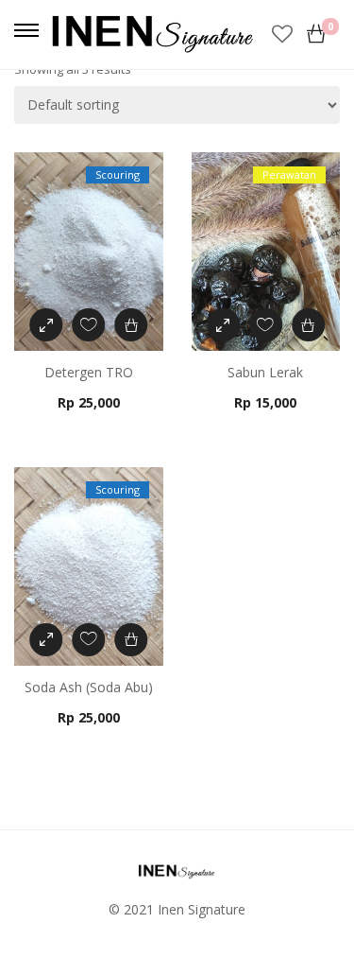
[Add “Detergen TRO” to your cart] (130, 324)
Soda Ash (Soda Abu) (89, 687)
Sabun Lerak (265, 372)
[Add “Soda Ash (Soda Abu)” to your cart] (130, 639)
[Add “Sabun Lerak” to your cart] (308, 324)
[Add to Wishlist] (88, 324)
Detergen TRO (88, 372)
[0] (316, 34)
